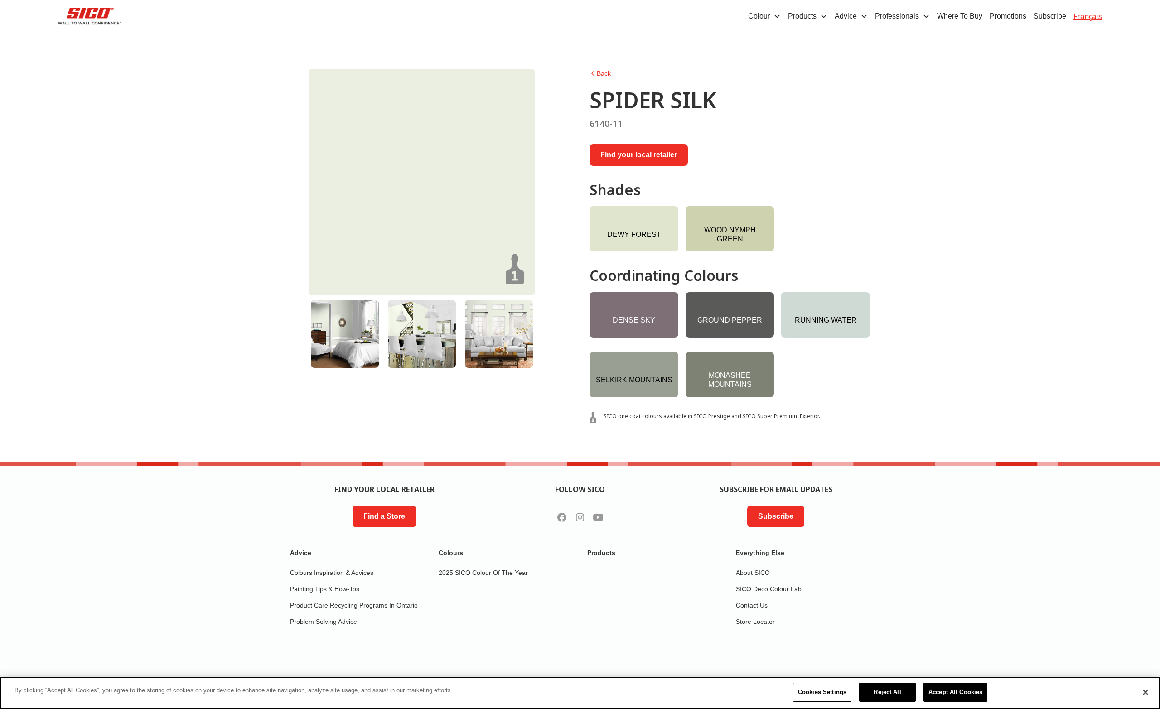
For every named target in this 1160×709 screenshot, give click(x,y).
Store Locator (755, 621)
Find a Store (384, 516)
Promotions (1008, 16)
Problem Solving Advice (323, 621)
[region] (580, 693)
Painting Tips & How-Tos (324, 589)
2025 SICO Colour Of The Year (483, 572)
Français (1087, 16)
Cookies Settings (822, 692)
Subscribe (1050, 16)
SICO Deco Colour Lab (769, 589)
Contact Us (752, 605)
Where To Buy (959, 16)
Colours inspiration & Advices (331, 572)
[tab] (344, 333)
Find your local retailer (638, 155)
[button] (764, 16)
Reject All (887, 692)
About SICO (753, 572)
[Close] (1145, 692)
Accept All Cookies (955, 692)
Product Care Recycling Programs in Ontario (354, 605)
